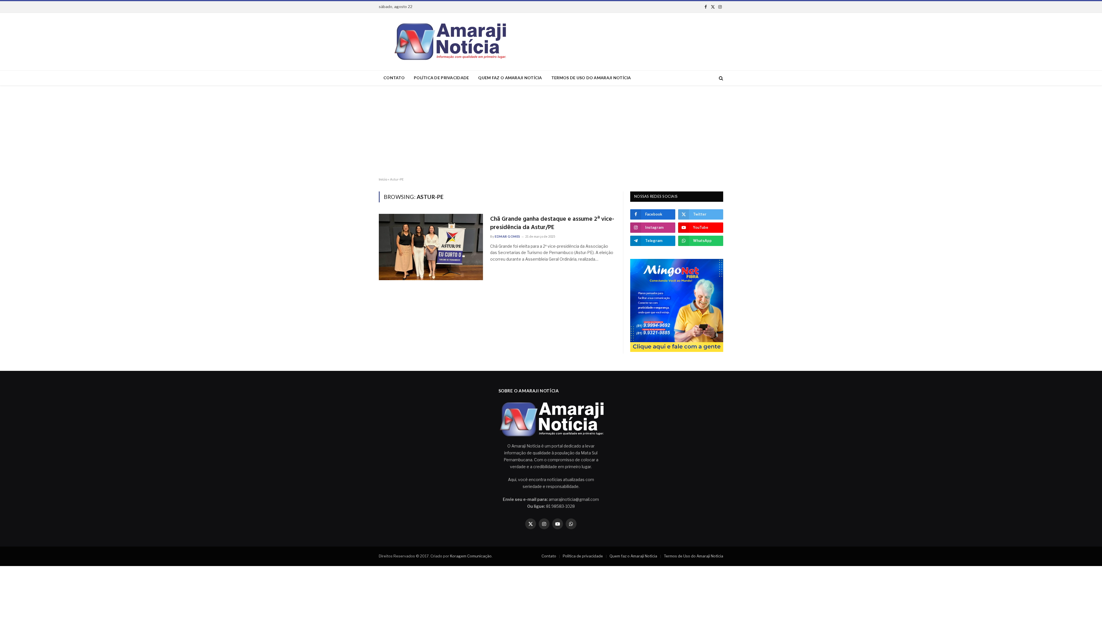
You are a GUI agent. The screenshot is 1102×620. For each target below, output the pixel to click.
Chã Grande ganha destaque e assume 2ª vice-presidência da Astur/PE (552, 223)
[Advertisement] (551, 131)
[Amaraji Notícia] (448, 41)
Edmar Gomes (507, 236)
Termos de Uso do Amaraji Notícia (591, 77)
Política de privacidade (441, 77)
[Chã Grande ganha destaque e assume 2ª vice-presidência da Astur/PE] (431, 247)
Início (383, 179)
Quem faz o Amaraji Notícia (510, 77)
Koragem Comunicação (471, 556)
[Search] (720, 77)
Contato (394, 77)
